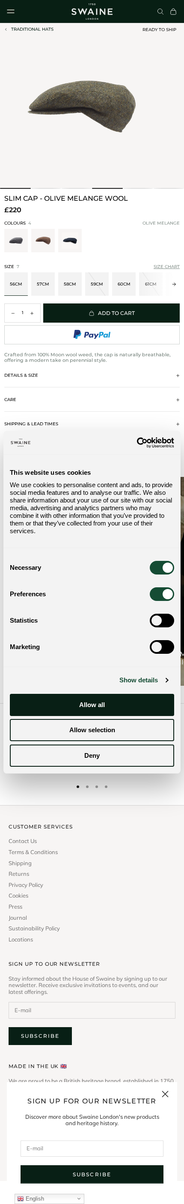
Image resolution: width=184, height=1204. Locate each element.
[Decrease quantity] (13, 313)
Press (15, 907)
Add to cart (116, 313)
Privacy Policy (26, 885)
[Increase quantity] (32, 313)
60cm (124, 284)
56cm (16, 284)
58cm (70, 284)
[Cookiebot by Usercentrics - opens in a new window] (136, 442)
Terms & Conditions (33, 852)
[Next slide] (174, 241)
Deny (92, 755)
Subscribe (92, 1174)
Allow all (92, 704)
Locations (21, 939)
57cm (43, 284)
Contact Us (23, 841)
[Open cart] (173, 11)
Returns (19, 874)
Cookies (18, 895)
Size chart (167, 267)
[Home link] (92, 11)
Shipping (20, 863)
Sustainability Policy (34, 928)
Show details (138, 680)
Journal (18, 918)
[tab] (15, 188)
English (34, 1198)
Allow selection (92, 729)
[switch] (162, 594)
